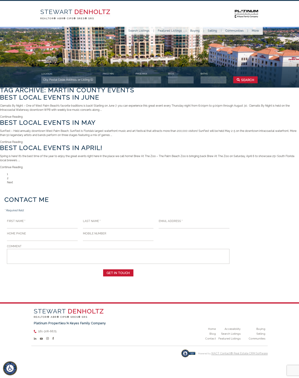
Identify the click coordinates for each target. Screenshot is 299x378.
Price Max (141, 73)
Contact (210, 338)
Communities (234, 30)
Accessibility (233, 328)
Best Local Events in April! (51, 147)
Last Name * (92, 221)
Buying (195, 30)
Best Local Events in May (48, 122)
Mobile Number (94, 233)
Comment (14, 246)
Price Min (108, 73)
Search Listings (139, 30)
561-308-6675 (47, 331)
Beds (171, 73)
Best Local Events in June (49, 97)
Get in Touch (118, 273)
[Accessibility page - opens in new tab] (188, 355)
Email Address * (171, 221)
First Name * (16, 221)
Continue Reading (11, 116)
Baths (204, 73)
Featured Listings (170, 30)
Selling (212, 30)
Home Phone (16, 233)
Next (10, 182)
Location (46, 74)
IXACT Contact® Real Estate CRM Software (239, 353)
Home (212, 328)
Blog (213, 333)
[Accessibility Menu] (10, 368)
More (255, 30)
